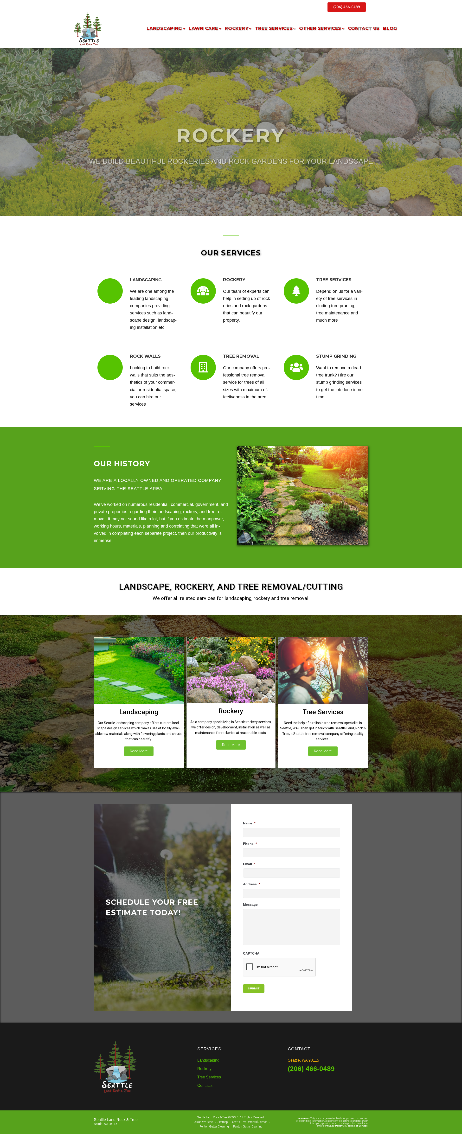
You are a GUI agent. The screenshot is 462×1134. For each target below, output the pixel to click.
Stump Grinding (336, 356)
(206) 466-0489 (311, 1068)
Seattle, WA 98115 (303, 1060)
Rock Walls (145, 356)
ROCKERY (234, 279)
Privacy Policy (334, 1125)
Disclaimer (303, 1118)
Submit (254, 988)
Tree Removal (241, 356)
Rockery (230, 711)
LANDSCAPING (146, 279)
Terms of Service (358, 1125)
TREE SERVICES (334, 279)
